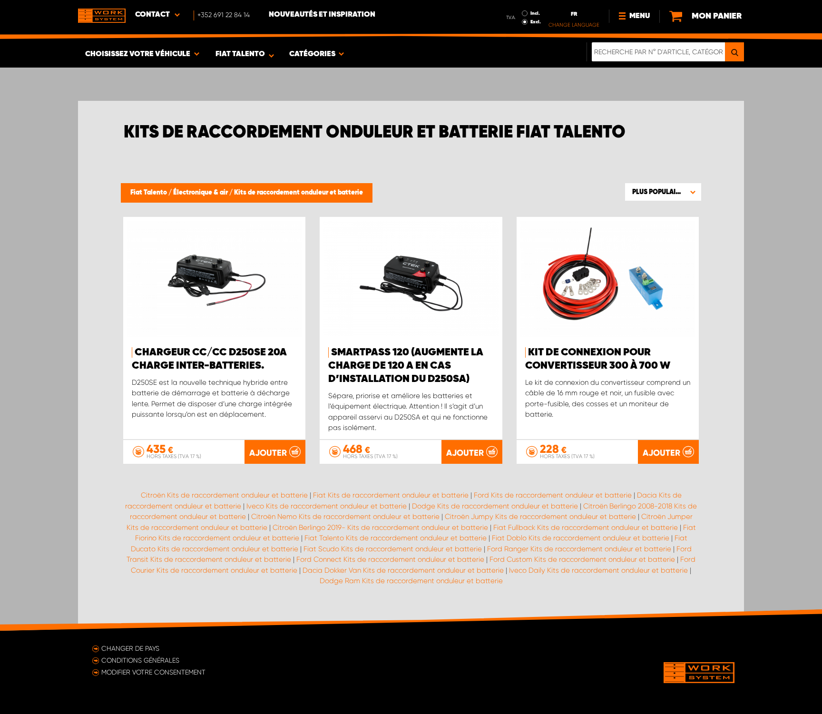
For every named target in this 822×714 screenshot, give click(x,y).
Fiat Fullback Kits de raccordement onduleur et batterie (585, 527)
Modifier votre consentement (153, 672)
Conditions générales (140, 660)
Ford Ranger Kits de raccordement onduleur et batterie (579, 549)
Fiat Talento (149, 192)
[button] (663, 191)
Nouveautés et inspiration (322, 15)
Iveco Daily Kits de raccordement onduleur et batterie (598, 570)
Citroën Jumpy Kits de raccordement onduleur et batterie (540, 516)
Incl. (535, 13)
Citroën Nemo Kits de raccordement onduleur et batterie (345, 516)
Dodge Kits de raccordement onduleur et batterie (495, 506)
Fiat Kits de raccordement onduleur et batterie (391, 495)
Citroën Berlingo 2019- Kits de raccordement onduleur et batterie (380, 527)
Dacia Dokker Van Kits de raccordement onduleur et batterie (403, 570)
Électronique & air (201, 192)
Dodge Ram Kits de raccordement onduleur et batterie (411, 581)
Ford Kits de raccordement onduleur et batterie (553, 495)
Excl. (535, 22)
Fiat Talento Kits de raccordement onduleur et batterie (395, 538)
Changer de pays (130, 648)
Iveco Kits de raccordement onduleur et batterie (326, 506)
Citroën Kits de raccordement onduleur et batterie (224, 495)
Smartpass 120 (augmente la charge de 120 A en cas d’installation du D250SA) (405, 365)
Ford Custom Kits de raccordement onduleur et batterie (582, 559)
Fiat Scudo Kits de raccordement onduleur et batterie (392, 549)
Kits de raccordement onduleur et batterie (298, 192)
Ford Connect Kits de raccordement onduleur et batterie (390, 559)
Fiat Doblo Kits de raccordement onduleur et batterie (580, 538)
